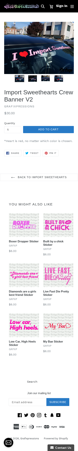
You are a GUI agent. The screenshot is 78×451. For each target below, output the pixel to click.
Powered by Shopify (56, 438)
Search (32, 381)
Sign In (61, 6)
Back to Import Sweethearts (42, 177)
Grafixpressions (29, 438)
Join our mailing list (39, 393)
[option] (19, 78)
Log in (46, 381)
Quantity (9, 123)
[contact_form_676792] (8, 442)
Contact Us (62, 447)
